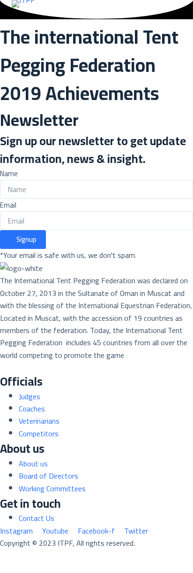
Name (9, 173)
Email (8, 205)
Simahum (55, 556)
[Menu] (177, 28)
